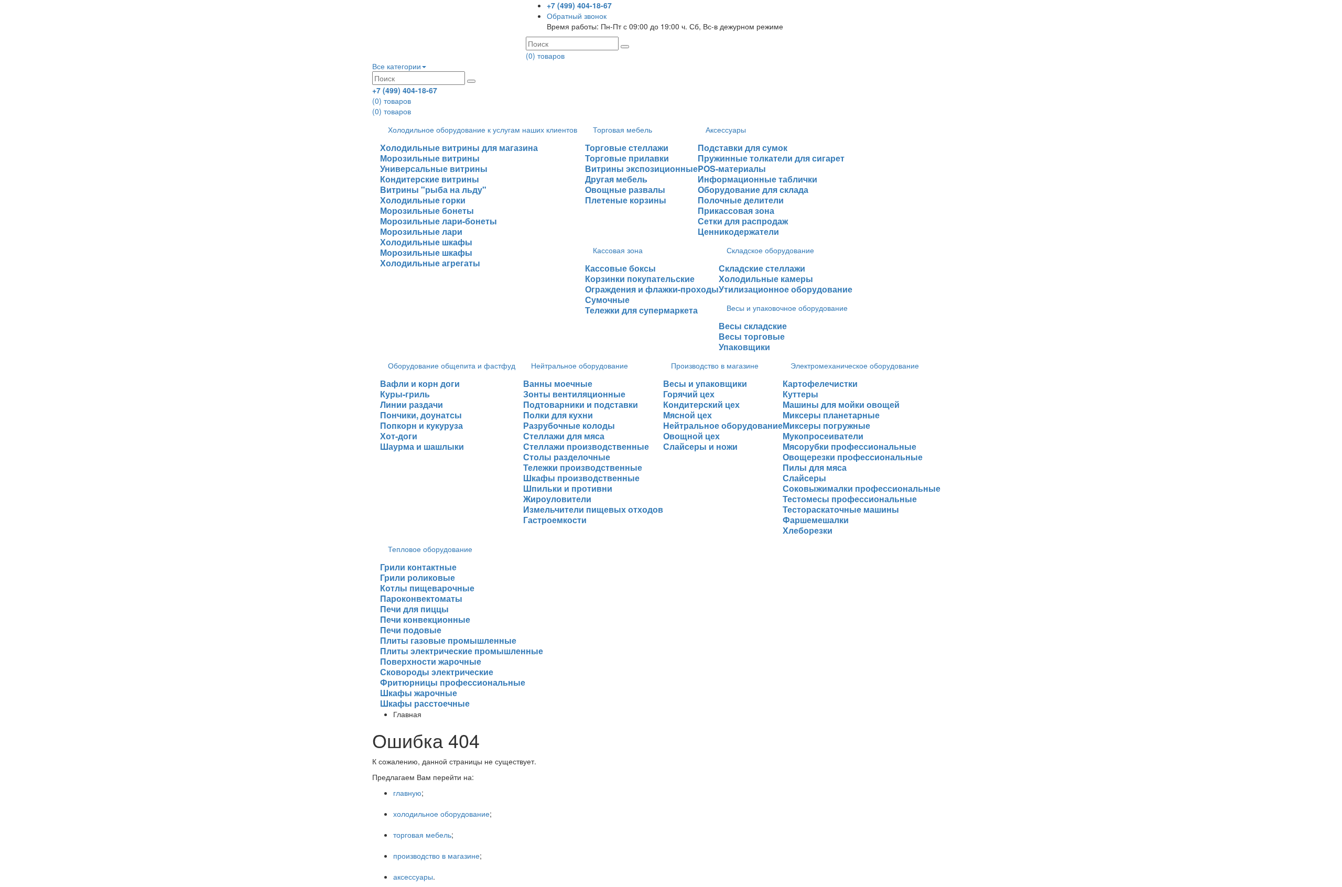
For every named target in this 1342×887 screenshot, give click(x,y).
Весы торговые (752, 336)
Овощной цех (691, 436)
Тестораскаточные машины (841, 509)
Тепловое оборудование (430, 549)
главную (407, 792)
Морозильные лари (421, 231)
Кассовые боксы (620, 268)
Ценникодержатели (738, 231)
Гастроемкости (555, 520)
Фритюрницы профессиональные (452, 682)
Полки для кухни (558, 415)
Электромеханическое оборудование (855, 365)
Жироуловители (557, 499)
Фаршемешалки (816, 520)
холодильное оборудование (441, 813)
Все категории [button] (396, 66)
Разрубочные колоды (569, 425)
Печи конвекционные (425, 619)
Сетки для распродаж (743, 221)
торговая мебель (422, 834)
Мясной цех (687, 415)
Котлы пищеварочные (427, 588)
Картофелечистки (820, 383)
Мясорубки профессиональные (849, 446)
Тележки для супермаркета (641, 310)
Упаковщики (744, 347)
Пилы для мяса (815, 467)
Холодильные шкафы (426, 242)
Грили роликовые (417, 577)
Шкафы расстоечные (425, 703)
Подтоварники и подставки (580, 404)
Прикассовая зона (736, 210)
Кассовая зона (618, 250)
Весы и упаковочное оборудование (787, 307)
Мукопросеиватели (823, 436)
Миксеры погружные (826, 425)
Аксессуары (726, 129)
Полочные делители (741, 200)
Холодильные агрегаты (430, 263)
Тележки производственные (582, 467)
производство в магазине (436, 855)
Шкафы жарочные (418, 693)
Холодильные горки (423, 200)
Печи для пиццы (414, 609)
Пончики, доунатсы (421, 415)
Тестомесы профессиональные (850, 499)
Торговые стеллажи (626, 148)
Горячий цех (689, 394)
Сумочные (607, 300)
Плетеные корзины (625, 200)
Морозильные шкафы (426, 252)
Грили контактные (418, 567)
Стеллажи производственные (586, 446)
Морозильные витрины (430, 158)
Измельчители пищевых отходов (593, 509)
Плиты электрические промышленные (461, 651)
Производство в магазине (715, 365)
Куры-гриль (405, 394)
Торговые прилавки (627, 158)
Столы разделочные (566, 457)
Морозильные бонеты (427, 210)
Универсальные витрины (434, 169)
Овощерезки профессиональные (853, 457)
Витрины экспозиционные (641, 169)
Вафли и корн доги (420, 383)
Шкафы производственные (581, 478)
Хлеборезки (807, 530)
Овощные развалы (625, 189)
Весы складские (753, 326)
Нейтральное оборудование (579, 365)
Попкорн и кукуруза (421, 425)
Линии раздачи (411, 404)
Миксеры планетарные (831, 415)
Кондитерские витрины (429, 179)
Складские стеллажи (762, 268)
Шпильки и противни (567, 488)
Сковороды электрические (436, 672)
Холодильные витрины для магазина (459, 148)
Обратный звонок (577, 15)
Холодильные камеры (766, 279)
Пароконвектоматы (421, 598)
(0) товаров (545, 55)
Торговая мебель (622, 129)
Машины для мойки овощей (841, 404)
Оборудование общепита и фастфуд (451, 365)
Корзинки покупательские (640, 279)
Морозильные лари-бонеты (438, 221)
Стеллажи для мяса (563, 436)
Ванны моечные (557, 383)
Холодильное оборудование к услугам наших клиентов (482, 129)
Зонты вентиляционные (574, 394)
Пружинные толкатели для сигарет (771, 158)
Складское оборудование (770, 250)
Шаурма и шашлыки (422, 446)
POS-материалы (732, 169)
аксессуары (413, 876)
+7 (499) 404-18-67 (579, 5)
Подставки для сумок (742, 148)
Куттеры (800, 394)
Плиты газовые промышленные (448, 640)
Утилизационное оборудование (785, 289)
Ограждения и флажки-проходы (652, 289)
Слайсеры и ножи (700, 446)
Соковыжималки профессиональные (861, 488)
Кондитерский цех (701, 404)
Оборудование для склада (753, 189)
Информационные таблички (757, 179)
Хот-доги (398, 436)
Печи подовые (410, 630)
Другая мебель (616, 179)
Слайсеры (804, 478)
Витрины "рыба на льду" (433, 189)
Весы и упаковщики (705, 383)
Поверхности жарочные (430, 661)
